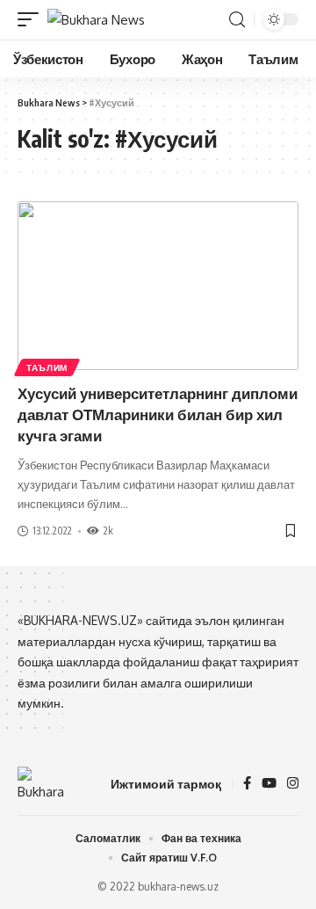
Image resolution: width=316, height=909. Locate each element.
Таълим (47, 367)
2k (108, 530)
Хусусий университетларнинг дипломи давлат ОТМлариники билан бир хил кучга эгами (158, 414)
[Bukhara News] (96, 20)
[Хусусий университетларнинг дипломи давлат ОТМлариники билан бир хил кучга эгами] (158, 285)
